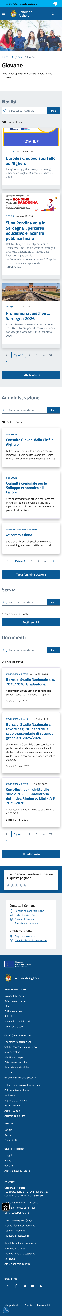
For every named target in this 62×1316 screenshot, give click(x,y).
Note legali (10, 1259)
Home (5, 57)
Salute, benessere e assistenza (21, 1047)
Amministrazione (15, 989)
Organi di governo (14, 996)
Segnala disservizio (14, 1230)
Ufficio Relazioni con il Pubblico (21, 1202)
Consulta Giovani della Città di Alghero (30, 441)
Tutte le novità (31, 375)
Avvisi (9, 306)
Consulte (11, 434)
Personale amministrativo (18, 1021)
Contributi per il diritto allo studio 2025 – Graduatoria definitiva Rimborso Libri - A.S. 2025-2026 (31, 796)
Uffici (7, 1006)
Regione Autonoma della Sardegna (21, 3)
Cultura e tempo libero (16, 1090)
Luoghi (8, 1155)
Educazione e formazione (17, 1042)
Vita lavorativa (12, 1052)
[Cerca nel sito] (53, 14)
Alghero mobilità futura (17, 1171)
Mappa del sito (12, 1305)
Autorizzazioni (12, 1105)
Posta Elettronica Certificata (19, 1207)
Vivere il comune (15, 1149)
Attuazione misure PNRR (17, 1264)
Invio (53, 111)
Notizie (10, 151)
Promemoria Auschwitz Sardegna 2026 (28, 316)
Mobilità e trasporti (14, 1057)
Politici (8, 1016)
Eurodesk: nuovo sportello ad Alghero (31, 161)
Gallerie (8, 1165)
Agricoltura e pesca (14, 1116)
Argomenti (17, 57)
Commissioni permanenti (21, 529)
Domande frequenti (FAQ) (18, 1220)
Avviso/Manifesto (17, 674)
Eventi (7, 1160)
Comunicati (10, 1140)
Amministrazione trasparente (20, 1243)
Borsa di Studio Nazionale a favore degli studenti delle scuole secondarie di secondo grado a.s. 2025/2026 (29, 731)
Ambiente (9, 1095)
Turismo (8, 1072)
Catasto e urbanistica (15, 1062)
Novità (8, 1123)
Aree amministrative (15, 1001)
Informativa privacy (14, 1248)
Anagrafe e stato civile (16, 1067)
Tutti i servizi (31, 622)
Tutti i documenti (31, 854)
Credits (28, 1305)
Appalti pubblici (12, 1111)
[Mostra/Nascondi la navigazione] (4, 13)
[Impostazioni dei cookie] (6, 1310)
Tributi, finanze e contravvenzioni (22, 1085)
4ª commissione (19, 535)
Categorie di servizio (17, 1035)
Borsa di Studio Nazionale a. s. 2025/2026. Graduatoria (30, 681)
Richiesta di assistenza (16, 1236)
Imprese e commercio (15, 1100)
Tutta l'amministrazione (31, 574)
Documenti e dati (13, 1026)
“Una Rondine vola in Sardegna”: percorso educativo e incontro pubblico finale (25, 230)
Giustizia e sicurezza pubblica (20, 1077)
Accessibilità (43, 1305)
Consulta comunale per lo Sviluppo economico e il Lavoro (26, 487)
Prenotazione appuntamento (19, 1225)
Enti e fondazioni (13, 1011)
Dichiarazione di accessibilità (19, 1253)
